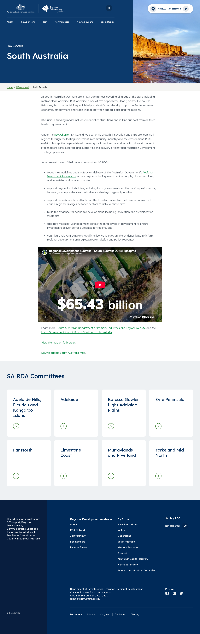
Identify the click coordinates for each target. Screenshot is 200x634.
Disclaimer (120, 614)
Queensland (124, 535)
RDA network (28, 21)
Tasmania (123, 553)
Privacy (91, 614)
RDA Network (78, 530)
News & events (85, 21)
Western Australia (128, 547)
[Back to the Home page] (23, 8)
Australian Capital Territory (133, 558)
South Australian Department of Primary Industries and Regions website (101, 328)
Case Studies (107, 21)
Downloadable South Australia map (63, 352)
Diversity (135, 614)
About (10, 21)
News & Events (78, 547)
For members (62, 21)
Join (45, 21)
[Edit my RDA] (185, 8)
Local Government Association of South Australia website (76, 332)
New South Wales (128, 524)
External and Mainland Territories (136, 570)
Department (76, 614)
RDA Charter (62, 134)
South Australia (126, 541)
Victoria (122, 530)
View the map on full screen (58, 342)
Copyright (105, 614)
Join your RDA (78, 535)
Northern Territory (128, 564)
